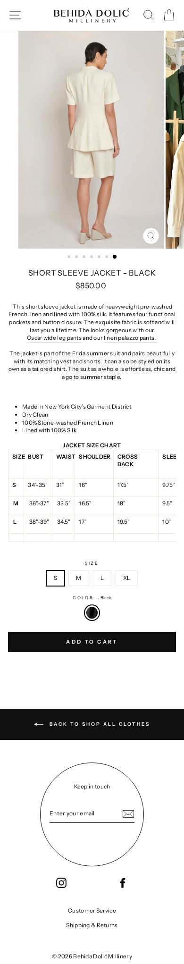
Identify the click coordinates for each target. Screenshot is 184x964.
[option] (92, 140)
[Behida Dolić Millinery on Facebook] (122, 883)
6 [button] (107, 257)
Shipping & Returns (91, 925)
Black (92, 612)
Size (92, 563)
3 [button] (85, 257)
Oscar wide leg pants (54, 337)
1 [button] (69, 257)
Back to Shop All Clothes (98, 724)
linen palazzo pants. (130, 337)
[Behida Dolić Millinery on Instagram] (61, 883)
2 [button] (77, 257)
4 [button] (92, 257)
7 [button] (115, 257)
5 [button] (100, 257)
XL (127, 577)
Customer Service (92, 910)
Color (92, 597)
